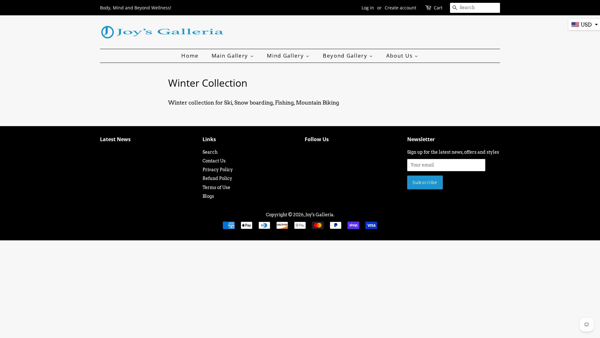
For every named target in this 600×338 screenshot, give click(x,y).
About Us (400, 55)
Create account (400, 8)
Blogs (208, 196)
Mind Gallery (286, 55)
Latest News (115, 139)
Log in (368, 8)
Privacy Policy (217, 169)
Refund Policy (217, 178)
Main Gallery (231, 55)
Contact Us (214, 161)
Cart (438, 8)
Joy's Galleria (319, 215)
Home (190, 55)
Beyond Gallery (346, 55)
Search (210, 152)
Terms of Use (216, 187)
